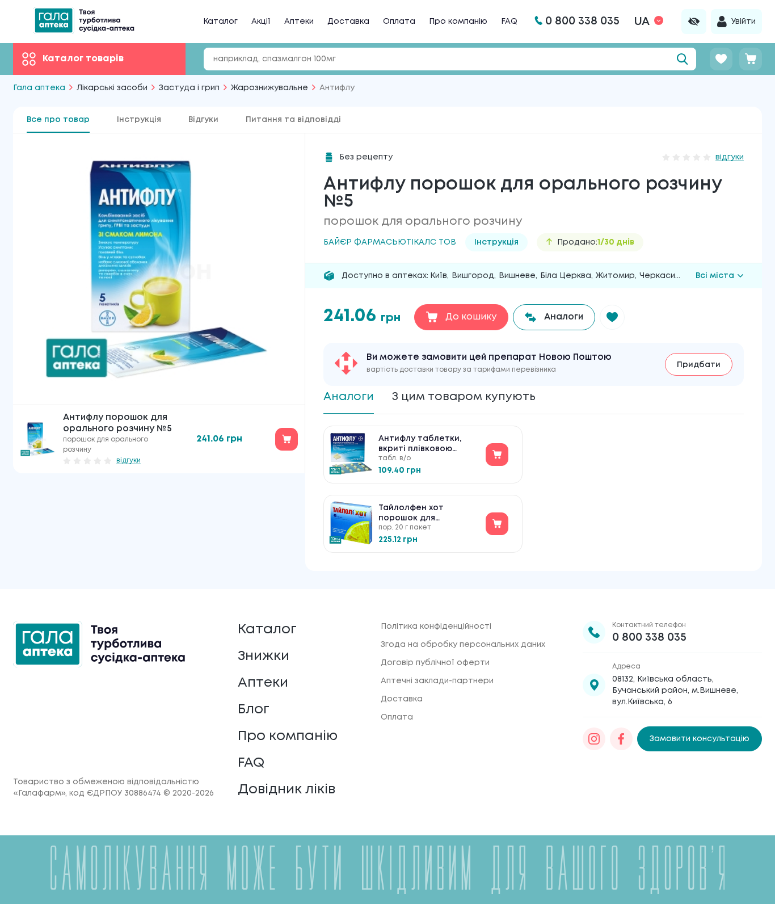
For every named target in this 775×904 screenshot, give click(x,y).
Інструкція (139, 119)
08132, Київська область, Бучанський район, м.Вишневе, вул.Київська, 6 (675, 690)
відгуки (128, 460)
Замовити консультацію (699, 738)
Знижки (263, 656)
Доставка (348, 21)
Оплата (399, 21)
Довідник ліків (286, 790)
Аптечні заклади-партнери (437, 681)
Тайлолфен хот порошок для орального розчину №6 (428, 513)
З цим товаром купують (464, 397)
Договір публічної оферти (435, 662)
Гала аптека (39, 88)
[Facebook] (621, 739)
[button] (612, 317)
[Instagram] (594, 739)
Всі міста (715, 275)
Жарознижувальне (269, 88)
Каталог (220, 21)
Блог (253, 710)
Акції (261, 21)
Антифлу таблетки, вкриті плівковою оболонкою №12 (420, 444)
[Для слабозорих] (693, 21)
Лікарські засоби (112, 88)
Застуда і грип (189, 88)
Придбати (699, 364)
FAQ (509, 21)
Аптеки (299, 21)
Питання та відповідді (293, 119)
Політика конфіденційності (436, 626)
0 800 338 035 (649, 637)
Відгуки (203, 119)
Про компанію (458, 21)
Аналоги (348, 397)
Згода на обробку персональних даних (463, 644)
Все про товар (58, 119)
